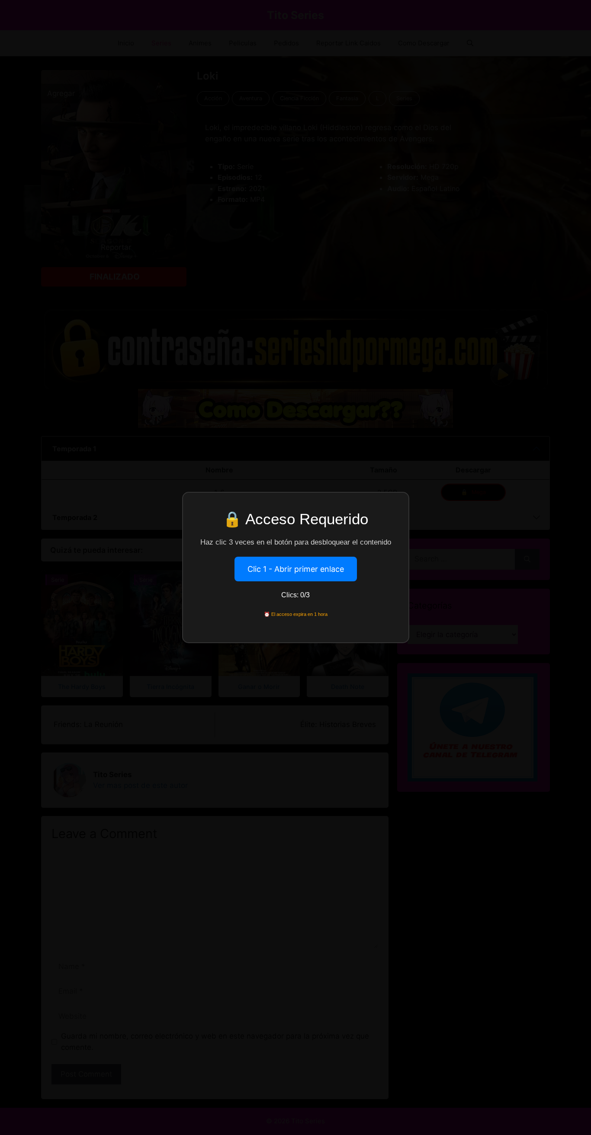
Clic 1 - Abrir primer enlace (295, 569)
